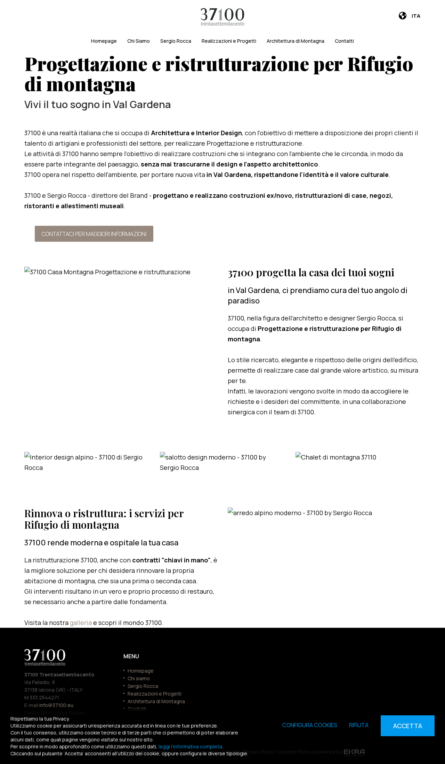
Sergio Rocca (175, 41)
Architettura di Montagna (295, 41)
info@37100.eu (56, 705)
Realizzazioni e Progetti (229, 41)
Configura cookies (309, 725)
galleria (81, 622)
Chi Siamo (138, 41)
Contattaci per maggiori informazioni (94, 233)
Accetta (407, 726)
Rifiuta (359, 725)
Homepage (104, 41)
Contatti (344, 41)
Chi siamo (139, 678)
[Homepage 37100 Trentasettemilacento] (222, 17)
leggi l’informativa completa (190, 746)
